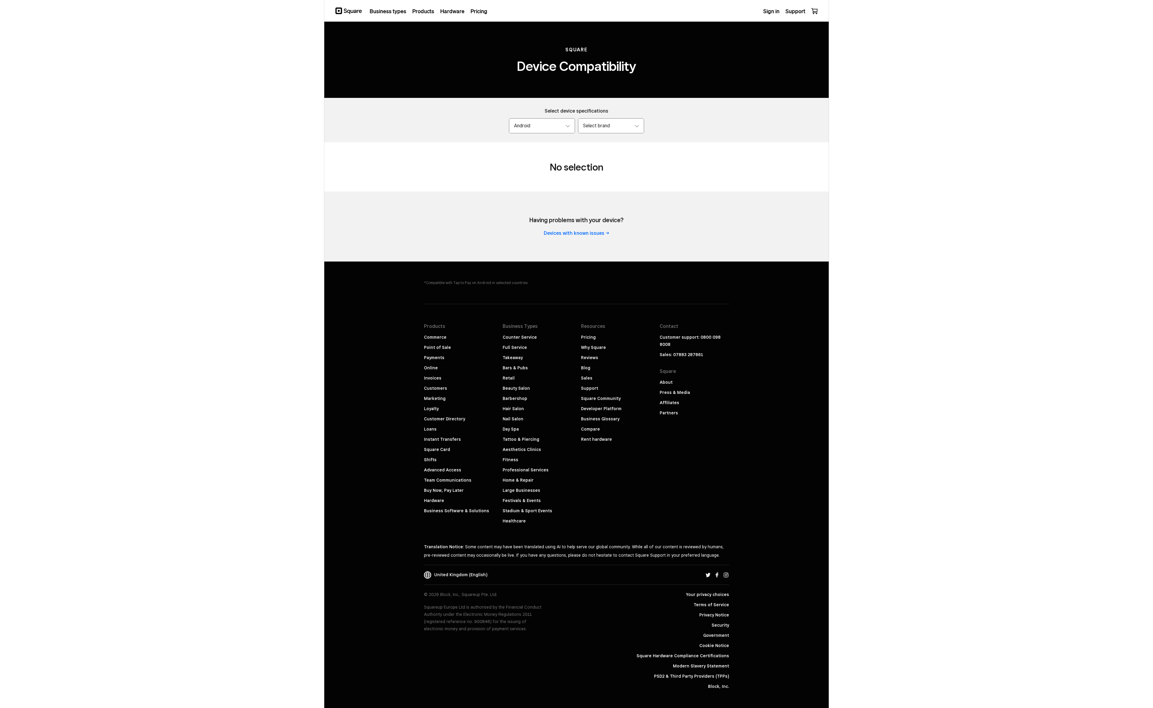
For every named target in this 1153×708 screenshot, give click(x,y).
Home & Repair (518, 480)
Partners (669, 412)
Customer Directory (444, 418)
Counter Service (520, 337)
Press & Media (675, 392)
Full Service (515, 347)
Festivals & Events (522, 500)
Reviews (589, 357)
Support (589, 388)
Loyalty (431, 408)
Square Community (601, 398)
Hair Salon (513, 408)
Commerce (435, 337)
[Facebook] (717, 574)
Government (716, 635)
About (666, 382)
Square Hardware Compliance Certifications (683, 655)
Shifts (430, 459)
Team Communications (447, 480)
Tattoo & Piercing (521, 439)
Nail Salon (513, 418)
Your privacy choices (707, 594)
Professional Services (526, 469)
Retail (509, 378)
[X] (708, 574)
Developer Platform (601, 408)
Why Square (593, 347)
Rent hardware (596, 439)
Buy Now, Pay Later (444, 490)
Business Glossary (600, 418)
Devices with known (574, 233)
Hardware (434, 500)
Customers (435, 388)
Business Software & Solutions (456, 510)
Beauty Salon (516, 388)
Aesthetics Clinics (522, 449)
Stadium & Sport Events (527, 510)
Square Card (437, 449)
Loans (430, 429)
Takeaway (513, 357)
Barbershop (515, 398)
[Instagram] (726, 574)
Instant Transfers (442, 439)
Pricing (588, 337)
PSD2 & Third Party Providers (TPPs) (691, 676)
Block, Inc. (718, 686)
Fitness (510, 459)
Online (431, 367)
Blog (585, 367)
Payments (434, 357)
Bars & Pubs (515, 367)
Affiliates (669, 402)
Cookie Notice (714, 645)
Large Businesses (521, 490)
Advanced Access (442, 469)
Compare (590, 429)
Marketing (435, 398)
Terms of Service (711, 604)
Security (720, 625)
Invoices (432, 378)
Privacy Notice (714, 615)
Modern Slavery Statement (701, 666)
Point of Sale (437, 347)
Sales (586, 378)
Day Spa (511, 429)
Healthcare (514, 521)
